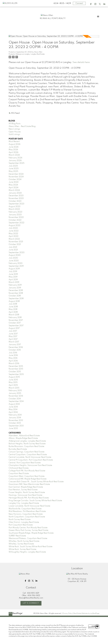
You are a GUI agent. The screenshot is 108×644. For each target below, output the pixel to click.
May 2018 (13, 309)
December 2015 (16, 366)
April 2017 (13, 339)
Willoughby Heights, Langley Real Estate (27, 552)
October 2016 (15, 350)
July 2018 (13, 304)
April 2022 (13, 236)
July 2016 (13, 353)
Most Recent (14, 141)
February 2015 (15, 391)
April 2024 (13, 188)
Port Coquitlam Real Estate (21, 525)
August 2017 (14, 328)
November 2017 (16, 320)
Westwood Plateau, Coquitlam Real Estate (28, 538)
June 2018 (13, 307)
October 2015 (15, 372)
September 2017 (16, 326)
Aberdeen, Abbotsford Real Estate (24, 436)
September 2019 (16, 266)
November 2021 (16, 242)
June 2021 (13, 250)
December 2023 (16, 196)
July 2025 (13, 166)
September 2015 (16, 374)
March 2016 (14, 363)
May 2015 (13, 382)
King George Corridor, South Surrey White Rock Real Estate (35, 501)
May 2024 (13, 185)
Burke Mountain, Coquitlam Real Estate (26, 446)
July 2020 (13, 258)
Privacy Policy (67, 613)
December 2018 (16, 290)
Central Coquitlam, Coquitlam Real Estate (28, 455)
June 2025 (14, 169)
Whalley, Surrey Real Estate (21, 544)
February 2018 (15, 317)
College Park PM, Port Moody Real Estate (27, 471)
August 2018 (14, 301)
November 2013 (16, 420)
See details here (81, 62)
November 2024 (16, 177)
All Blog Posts (14, 124)
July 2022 (13, 228)
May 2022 (13, 234)
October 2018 (15, 296)
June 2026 (13, 147)
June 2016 (13, 355)
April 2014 (13, 412)
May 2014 (13, 409)
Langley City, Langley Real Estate (24, 503)
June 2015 (13, 380)
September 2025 (16, 163)
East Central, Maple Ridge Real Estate (26, 487)
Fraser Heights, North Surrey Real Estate (27, 492)
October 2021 (15, 244)
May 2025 (13, 171)
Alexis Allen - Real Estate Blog (22, 126)
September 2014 (16, 401)
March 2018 (14, 315)
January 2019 (15, 288)
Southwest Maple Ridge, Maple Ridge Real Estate (31, 533)
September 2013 (16, 426)
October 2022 (15, 220)
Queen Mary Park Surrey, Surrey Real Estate (28, 530)
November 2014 (16, 396)
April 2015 (13, 385)
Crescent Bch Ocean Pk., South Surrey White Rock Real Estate (36, 482)
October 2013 (15, 423)
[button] (91, 4)
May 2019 (13, 277)
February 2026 (15, 158)
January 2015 (15, 393)
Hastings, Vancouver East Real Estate (25, 495)
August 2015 (14, 377)
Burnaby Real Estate (18, 449)
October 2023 (15, 201)
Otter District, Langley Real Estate (24, 522)
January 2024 (15, 193)
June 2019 (13, 274)
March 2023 (14, 209)
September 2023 (16, 204)
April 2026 (13, 152)
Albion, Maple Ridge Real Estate (23, 438)
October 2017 (15, 323)
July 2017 (13, 331)
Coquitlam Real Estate (19, 473)
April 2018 (13, 312)
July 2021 (13, 247)
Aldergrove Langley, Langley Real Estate (30, 54)
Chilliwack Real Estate (19, 468)
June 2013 (13, 428)
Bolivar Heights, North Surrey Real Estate (27, 444)
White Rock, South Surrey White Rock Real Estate (30, 547)
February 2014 (15, 415)
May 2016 (13, 358)
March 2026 (14, 155)
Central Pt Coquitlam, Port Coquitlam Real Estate (31, 460)
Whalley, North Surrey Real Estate (24, 541)
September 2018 (16, 299)
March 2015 (14, 388)
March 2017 (14, 342)
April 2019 (13, 280)
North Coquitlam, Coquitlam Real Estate (27, 517)
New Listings (14, 129)
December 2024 (16, 174)
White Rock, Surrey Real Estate (22, 549)
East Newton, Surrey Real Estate (23, 490)
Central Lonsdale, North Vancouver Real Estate (30, 457)
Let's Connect (31, 603)
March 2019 (14, 282)
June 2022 (13, 231)
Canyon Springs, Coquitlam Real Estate (26, 452)
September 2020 (16, 253)
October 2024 (15, 179)
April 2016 (13, 361)
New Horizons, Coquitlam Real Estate (26, 514)
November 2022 (16, 217)
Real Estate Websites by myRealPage (86, 613)
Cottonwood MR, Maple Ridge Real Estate (28, 479)
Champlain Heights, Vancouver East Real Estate (30, 465)
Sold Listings (14, 134)
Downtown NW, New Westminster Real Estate (29, 484)
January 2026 (15, 161)
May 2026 (13, 150)
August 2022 (14, 225)
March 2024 (14, 190)
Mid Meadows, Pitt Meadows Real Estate (27, 511)
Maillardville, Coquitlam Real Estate (25, 509)
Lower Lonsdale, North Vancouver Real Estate (29, 506)
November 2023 (16, 198)
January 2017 (15, 345)
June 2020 (14, 261)
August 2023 (14, 207)
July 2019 (13, 271)
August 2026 (14, 144)
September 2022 (16, 223)
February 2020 (15, 263)
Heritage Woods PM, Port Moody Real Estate (29, 498)
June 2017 (13, 334)
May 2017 (13, 336)
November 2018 (16, 293)
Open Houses (15, 132)
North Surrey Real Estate (20, 519)
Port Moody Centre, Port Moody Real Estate (28, 528)
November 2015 (16, 369)
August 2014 (14, 404)
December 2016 (16, 347)
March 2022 (14, 239)
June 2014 (13, 407)
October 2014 (15, 399)
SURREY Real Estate (17, 536)
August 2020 (15, 255)
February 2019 (15, 285)
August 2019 (14, 269)
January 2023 (15, 215)
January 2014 (15, 418)
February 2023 (15, 212)
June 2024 (13, 182)
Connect (79, 3)
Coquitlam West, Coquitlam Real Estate (27, 476)
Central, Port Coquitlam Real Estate (25, 463)
